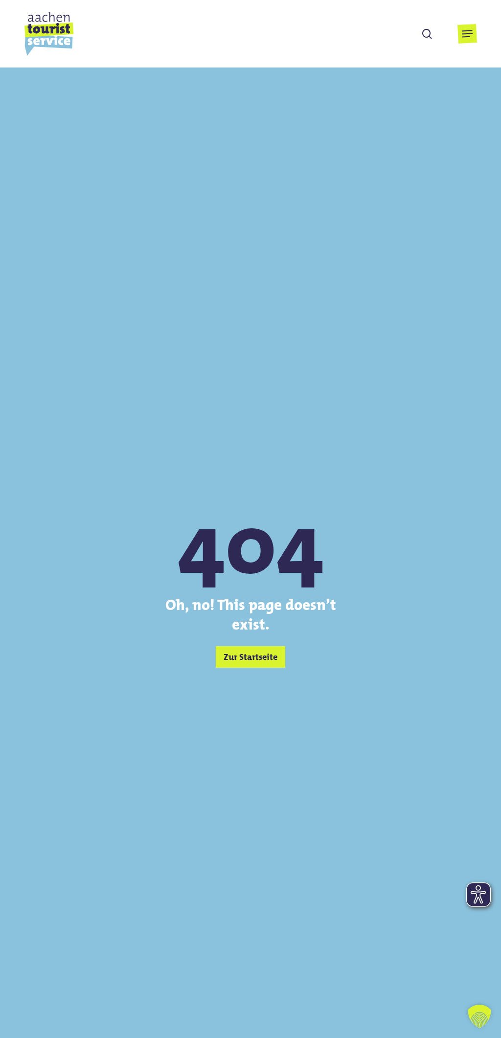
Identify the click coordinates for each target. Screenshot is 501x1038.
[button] (467, 33)
